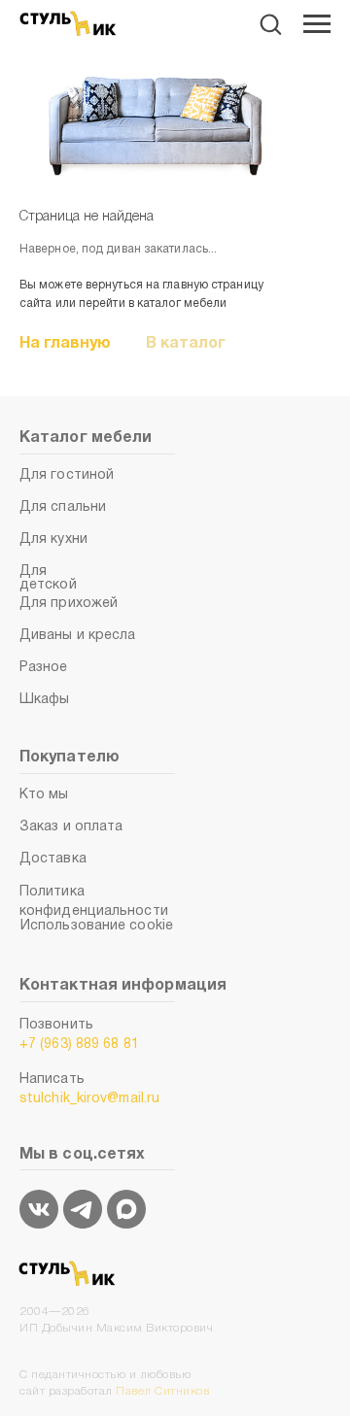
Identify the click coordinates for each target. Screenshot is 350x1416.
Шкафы (44, 699)
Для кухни (53, 539)
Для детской (48, 578)
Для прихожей (68, 603)
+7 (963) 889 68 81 (79, 1044)
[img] (38, 1209)
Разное (43, 667)
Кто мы (44, 795)
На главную (65, 344)
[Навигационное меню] (317, 24)
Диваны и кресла (77, 635)
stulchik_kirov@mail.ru (89, 1099)
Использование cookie (96, 926)
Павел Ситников (162, 1391)
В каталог (186, 344)
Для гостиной (66, 475)
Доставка (53, 859)
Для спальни (62, 507)
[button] (270, 23)
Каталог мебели (85, 438)
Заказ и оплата (70, 827)
